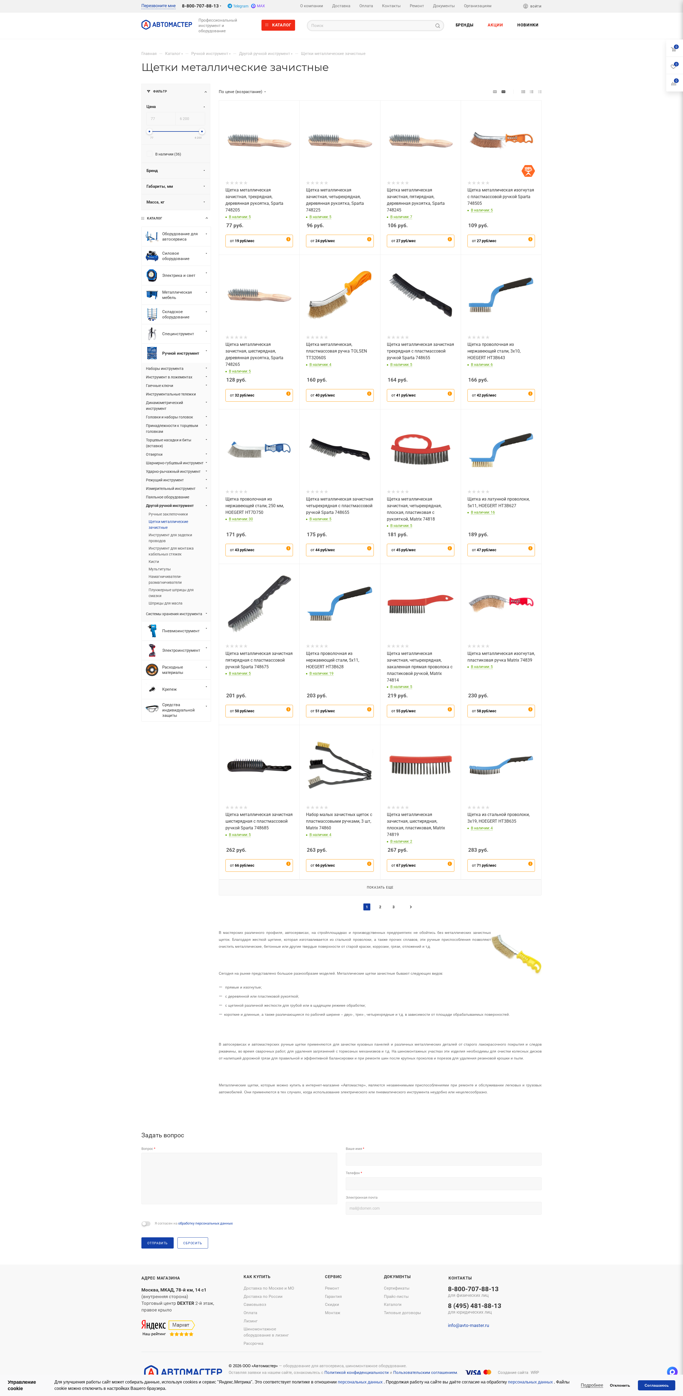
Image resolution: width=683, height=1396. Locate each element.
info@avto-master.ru (468, 1325)
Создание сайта (513, 1372)
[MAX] (672, 1372)
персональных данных (361, 1382)
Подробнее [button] (592, 1385)
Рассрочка (253, 1343)
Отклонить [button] (620, 1385)
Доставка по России (263, 1296)
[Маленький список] (495, 91)
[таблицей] (539, 91)
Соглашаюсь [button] (657, 1385)
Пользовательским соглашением (425, 1372)
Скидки (332, 1304)
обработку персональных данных (205, 1223)
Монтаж (332, 1312)
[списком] (531, 91)
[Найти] (437, 25)
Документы (397, 1276)
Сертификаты (397, 1288)
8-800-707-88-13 (200, 6)
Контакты (460, 1278)
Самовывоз (255, 1304)
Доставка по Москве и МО (269, 1288)
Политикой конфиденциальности (356, 1372)
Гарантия (333, 1296)
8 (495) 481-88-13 (474, 1309)
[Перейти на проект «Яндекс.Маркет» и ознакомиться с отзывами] (168, 1328)
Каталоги (393, 1304)
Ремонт (332, 1288)
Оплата (250, 1312)
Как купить (257, 1276)
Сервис (333, 1276)
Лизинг (250, 1321)
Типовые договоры (402, 1312)
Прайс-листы (396, 1296)
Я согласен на (194, 1223)
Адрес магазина (160, 1278)
